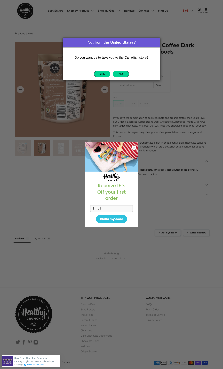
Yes (102, 74)
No (121, 74)
